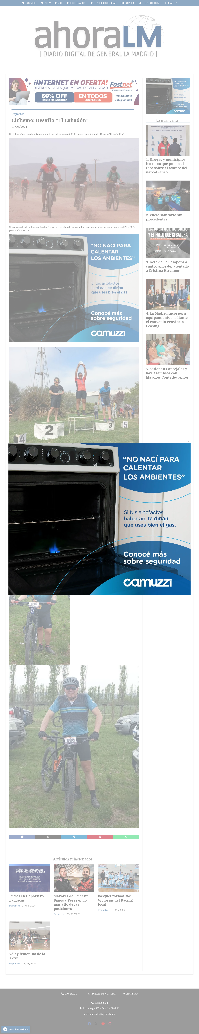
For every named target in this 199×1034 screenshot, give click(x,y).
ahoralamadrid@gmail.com (99, 1014)
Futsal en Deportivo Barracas (26, 898)
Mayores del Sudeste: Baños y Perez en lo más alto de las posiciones (72, 902)
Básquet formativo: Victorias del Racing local (115, 900)
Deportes (18, 114)
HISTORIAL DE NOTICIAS (101, 993)
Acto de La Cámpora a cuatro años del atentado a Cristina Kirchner (167, 266)
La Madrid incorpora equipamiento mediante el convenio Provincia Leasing (167, 319)
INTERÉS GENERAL (105, 2)
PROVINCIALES (53, 2)
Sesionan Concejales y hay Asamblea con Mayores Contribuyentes (167, 373)
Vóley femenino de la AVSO (27, 956)
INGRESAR (132, 993)
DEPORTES (127, 2)
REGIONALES (77, 2)
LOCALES (30, 2)
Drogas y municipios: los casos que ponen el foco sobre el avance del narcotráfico (166, 165)
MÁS (170, 2)
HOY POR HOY (151, 2)
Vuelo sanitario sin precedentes (164, 217)
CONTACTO (70, 993)
